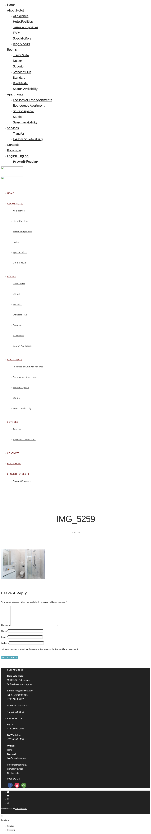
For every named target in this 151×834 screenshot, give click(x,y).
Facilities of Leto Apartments (32, 100)
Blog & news (21, 44)
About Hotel (15, 10)
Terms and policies (25, 27)
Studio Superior (23, 111)
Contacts (13, 145)
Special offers (22, 38)
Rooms (12, 49)
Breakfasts (20, 83)
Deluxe (18, 61)
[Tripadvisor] (8, 803)
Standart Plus (22, 72)
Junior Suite (21, 55)
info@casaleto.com (16, 758)
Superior (18, 66)
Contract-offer (13, 773)
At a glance (20, 16)
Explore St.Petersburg (28, 139)
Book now (14, 150)
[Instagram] (8, 799)
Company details (15, 769)
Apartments (15, 94)
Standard (19, 77)
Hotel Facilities (23, 21)
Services (13, 128)
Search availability (25, 122)
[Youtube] (8, 796)
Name (4, 631)
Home (11, 5)
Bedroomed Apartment (29, 105)
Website (5, 643)
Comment (5, 625)
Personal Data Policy (17, 764)
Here (9, 750)
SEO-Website (21, 808)
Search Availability (25, 89)
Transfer (18, 133)
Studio (17, 117)
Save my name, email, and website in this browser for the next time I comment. (41, 649)
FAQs (16, 33)
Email (3, 637)
